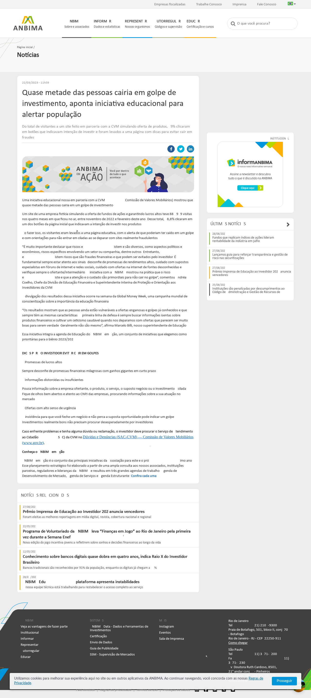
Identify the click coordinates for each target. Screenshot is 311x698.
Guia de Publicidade (104, 648)
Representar (29, 645)
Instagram (166, 627)
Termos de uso (147, 690)
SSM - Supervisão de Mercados (112, 654)
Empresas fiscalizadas (169, 4)
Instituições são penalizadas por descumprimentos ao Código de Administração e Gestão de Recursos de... (248, 290)
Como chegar (238, 643)
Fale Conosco (266, 4)
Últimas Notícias (228, 224)
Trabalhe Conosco (209, 4)
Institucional (30, 633)
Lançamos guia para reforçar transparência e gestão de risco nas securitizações (250, 256)
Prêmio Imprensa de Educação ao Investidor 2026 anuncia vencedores (84, 511)
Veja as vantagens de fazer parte (44, 627)
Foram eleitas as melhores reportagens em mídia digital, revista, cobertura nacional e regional (87, 517)
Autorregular (30, 651)
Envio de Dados (101, 642)
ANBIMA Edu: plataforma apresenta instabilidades (81, 582)
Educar (26, 657)
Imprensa (239, 4)
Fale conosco (85, 690)
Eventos (165, 633)
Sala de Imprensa (171, 639)
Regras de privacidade (115, 690)
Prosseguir (284, 681)
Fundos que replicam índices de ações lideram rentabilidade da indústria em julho (243, 239)
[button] (292, 4)
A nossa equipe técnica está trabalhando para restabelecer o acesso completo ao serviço (83, 587)
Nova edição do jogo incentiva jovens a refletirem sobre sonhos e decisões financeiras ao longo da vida (92, 542)
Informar (27, 639)
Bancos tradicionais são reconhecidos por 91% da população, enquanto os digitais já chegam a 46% (90, 568)
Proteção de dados (176, 690)
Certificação (98, 636)
